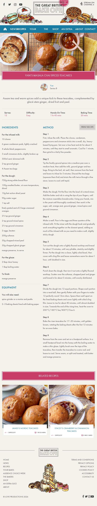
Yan (51, 85)
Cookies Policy (86, 470)
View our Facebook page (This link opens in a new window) (4, 4)
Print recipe (87, 127)
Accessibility (88, 473)
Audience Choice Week (14, 473)
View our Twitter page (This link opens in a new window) (9, 4)
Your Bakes (32, 30)
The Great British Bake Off (48, 8)
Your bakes (8, 470)
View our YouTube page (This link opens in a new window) (20, 4)
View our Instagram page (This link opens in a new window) (15, 4)
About (79, 29)
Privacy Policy (87, 466)
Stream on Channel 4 (82, 5)
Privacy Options (86, 463)
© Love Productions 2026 (15, 497)
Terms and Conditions (82, 460)
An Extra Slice (66, 30)
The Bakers (46, 30)
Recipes (21, 29)
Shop (55, 29)
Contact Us (90, 30)
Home (5, 29)
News (13, 29)
